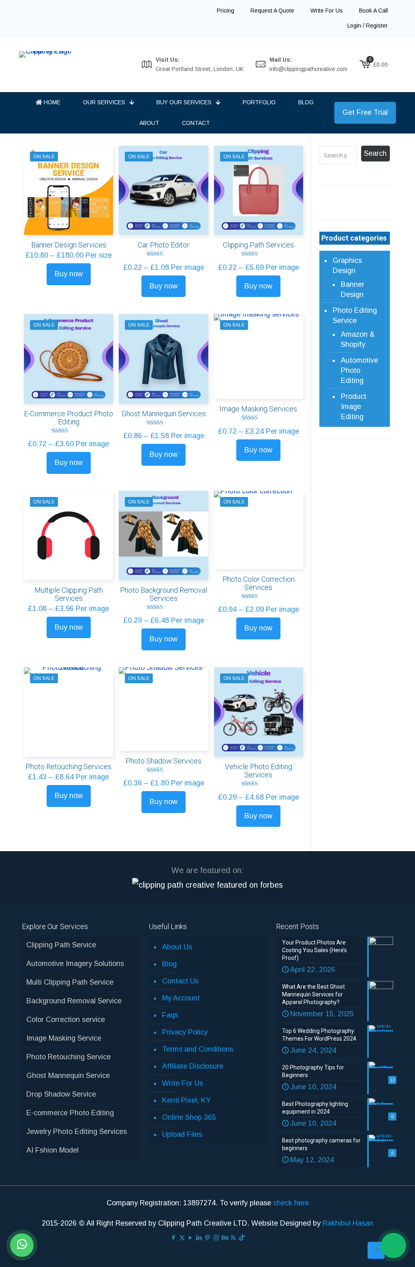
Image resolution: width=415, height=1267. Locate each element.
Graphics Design (347, 265)
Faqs (170, 1015)
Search (375, 153)
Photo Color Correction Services (258, 583)
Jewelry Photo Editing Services (76, 1131)
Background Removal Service (74, 1001)
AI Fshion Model (52, 1150)
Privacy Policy (185, 1032)
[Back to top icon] (376, 1250)
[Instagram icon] (216, 1237)
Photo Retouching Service (68, 1057)
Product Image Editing (353, 406)
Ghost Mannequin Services (164, 413)
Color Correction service (65, 1019)
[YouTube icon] (191, 1237)
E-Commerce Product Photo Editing (68, 417)
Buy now (69, 274)
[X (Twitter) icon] (182, 1237)
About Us (177, 947)
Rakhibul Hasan (348, 1223)
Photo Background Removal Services (163, 594)
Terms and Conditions (197, 1049)
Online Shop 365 (189, 1117)
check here (291, 1203)
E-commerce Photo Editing (70, 1113)
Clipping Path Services (258, 245)
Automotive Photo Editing (359, 370)
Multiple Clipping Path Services (68, 594)
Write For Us (182, 1083)
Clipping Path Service (61, 945)
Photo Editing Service (355, 315)
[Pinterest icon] (208, 1237)
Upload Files (182, 1134)
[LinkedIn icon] (199, 1237)
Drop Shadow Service (61, 1094)
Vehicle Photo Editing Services (258, 770)
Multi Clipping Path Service (69, 982)
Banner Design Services (68, 245)
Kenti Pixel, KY (186, 1100)
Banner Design (352, 289)
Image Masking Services (258, 408)
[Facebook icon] (174, 1237)
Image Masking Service (63, 1038)
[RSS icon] (233, 1237)
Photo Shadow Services (163, 761)
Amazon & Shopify (358, 339)
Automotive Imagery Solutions (75, 963)
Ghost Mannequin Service (68, 1075)
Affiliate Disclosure (192, 1066)
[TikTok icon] (242, 1237)
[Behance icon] (225, 1237)
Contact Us (180, 981)
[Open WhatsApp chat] (22, 1245)
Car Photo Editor (163, 245)
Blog (169, 964)
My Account (181, 998)
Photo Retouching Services (68, 766)
